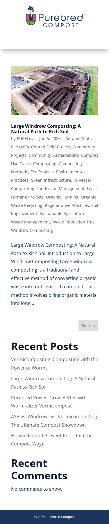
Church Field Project (50, 147)
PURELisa (26, 138)
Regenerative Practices (67, 205)
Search (88, 325)
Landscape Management (61, 188)
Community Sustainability (54, 155)
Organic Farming (62, 197)
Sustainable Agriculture (62, 213)
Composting (44, 163)
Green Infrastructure (51, 180)
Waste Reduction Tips (73, 222)
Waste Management (30, 222)
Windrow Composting (32, 230)
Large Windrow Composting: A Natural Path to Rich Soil (46, 129)
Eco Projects (42, 171)
